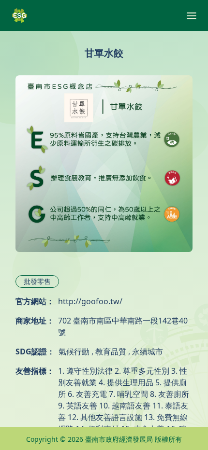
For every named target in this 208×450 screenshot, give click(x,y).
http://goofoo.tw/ (90, 301)
